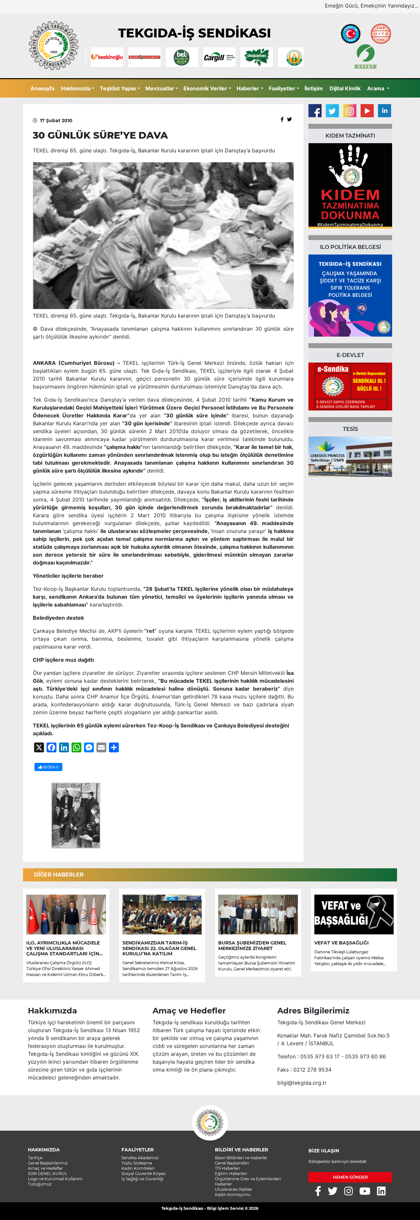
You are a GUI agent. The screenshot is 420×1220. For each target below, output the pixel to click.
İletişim (313, 88)
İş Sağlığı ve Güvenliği (142, 1178)
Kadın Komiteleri (138, 1168)
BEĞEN (50, 767)
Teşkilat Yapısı (118, 88)
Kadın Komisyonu (232, 1194)
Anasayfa (42, 88)
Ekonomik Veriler (205, 88)
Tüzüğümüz (40, 1184)
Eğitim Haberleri (231, 1173)
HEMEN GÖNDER (350, 1177)
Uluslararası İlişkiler (233, 1189)
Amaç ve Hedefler (45, 1168)
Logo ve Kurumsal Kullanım (55, 1178)
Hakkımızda (76, 88)
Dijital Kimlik (345, 88)
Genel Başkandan (232, 1163)
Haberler (248, 88)
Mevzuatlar (159, 88)
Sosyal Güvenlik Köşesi (143, 1173)
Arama (376, 88)
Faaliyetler (282, 88)
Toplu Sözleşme (136, 1163)
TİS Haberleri (227, 1168)
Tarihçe (35, 1157)
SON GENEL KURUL (47, 1173)
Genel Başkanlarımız (48, 1163)
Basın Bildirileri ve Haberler (241, 1157)
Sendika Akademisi (139, 1157)
